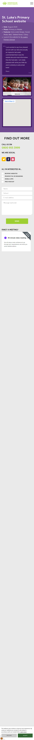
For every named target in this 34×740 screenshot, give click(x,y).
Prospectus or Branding (14, 176)
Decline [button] (9, 735)
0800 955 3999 (11, 147)
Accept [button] (25, 735)
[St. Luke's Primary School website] (17, 86)
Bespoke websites (11, 173)
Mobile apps (9, 179)
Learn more (23, 732)
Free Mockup (9, 181)
